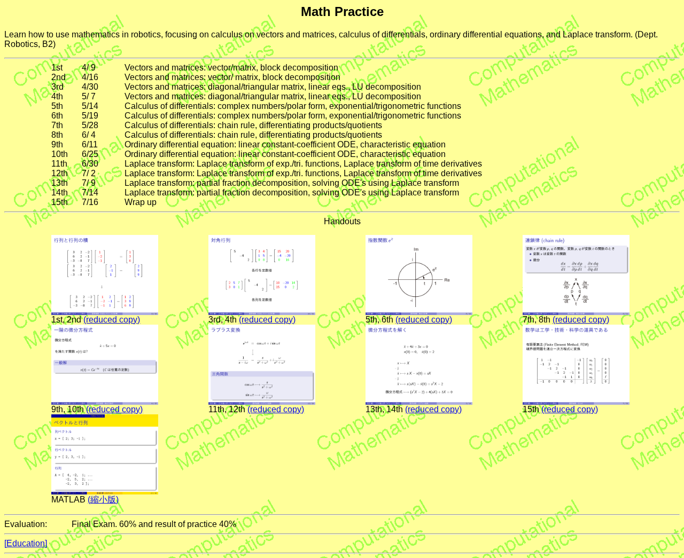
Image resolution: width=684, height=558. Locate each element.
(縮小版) (103, 499)
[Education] (25, 543)
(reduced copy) (111, 319)
